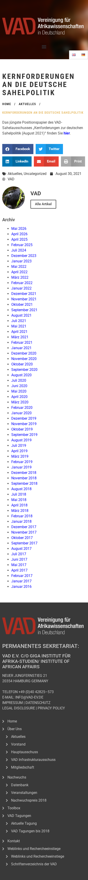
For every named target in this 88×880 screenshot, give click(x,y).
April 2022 (19, 272)
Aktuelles (15, 174)
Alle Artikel (43, 204)
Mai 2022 (18, 266)
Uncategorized (35, 174)
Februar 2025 (21, 245)
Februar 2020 (21, 407)
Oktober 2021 (22, 304)
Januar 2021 (21, 348)
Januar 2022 (21, 288)
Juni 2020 (19, 386)
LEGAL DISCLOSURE (18, 708)
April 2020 (19, 397)
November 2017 (24, 532)
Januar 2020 (21, 413)
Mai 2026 (18, 228)
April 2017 (19, 570)
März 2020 (19, 402)
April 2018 (19, 505)
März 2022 (19, 277)
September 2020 (24, 369)
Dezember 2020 (23, 353)
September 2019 (24, 435)
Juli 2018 (18, 494)
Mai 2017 (18, 565)
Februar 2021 (21, 342)
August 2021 (21, 315)
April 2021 (19, 331)
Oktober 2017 (22, 538)
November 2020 (24, 359)
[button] (44, 46)
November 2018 (24, 478)
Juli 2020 (18, 380)
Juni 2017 (19, 559)
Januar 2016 (21, 586)
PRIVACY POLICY (51, 708)
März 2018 (19, 510)
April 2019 (19, 451)
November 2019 (24, 424)
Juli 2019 (18, 445)
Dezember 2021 (23, 294)
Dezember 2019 (23, 418)
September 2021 (24, 310)
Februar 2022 (21, 283)
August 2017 (21, 548)
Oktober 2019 (22, 429)
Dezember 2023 (23, 256)
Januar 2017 (21, 581)
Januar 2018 (21, 521)
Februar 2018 (21, 516)
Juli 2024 (18, 250)
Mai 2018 (18, 500)
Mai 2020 (18, 391)
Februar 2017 (21, 576)
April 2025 (19, 239)
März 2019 (19, 456)
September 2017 (24, 543)
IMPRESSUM (12, 703)
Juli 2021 (18, 321)
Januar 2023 (21, 261)
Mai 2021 (18, 326)
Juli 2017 (18, 554)
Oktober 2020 (22, 364)
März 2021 (19, 337)
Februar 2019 (21, 462)
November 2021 (24, 299)
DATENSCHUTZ (38, 703)
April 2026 (19, 234)
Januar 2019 (21, 467)
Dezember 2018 (23, 473)
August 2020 (21, 375)
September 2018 (24, 483)
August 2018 (21, 489)
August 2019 (21, 440)
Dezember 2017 (23, 527)
